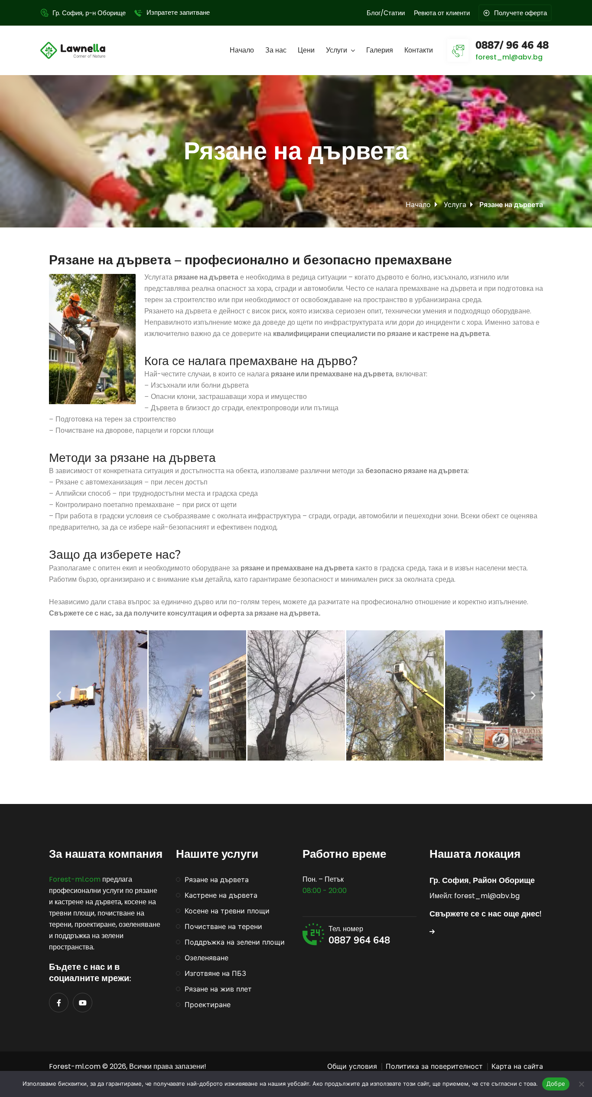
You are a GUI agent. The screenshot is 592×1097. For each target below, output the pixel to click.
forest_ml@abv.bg (509, 57)
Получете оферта (520, 12)
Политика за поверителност (434, 1066)
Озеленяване (206, 957)
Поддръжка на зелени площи (235, 942)
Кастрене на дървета (221, 895)
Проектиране (208, 1004)
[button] (58, 695)
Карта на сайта (517, 1066)
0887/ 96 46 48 (512, 45)
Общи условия (352, 1066)
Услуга (455, 204)
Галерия (379, 50)
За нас (275, 50)
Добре (555, 1083)
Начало (242, 50)
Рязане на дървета (217, 879)
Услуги (336, 50)
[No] (581, 1084)
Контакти (418, 50)
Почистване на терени (223, 926)
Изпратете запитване (178, 12)
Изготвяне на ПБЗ (215, 973)
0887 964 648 (359, 940)
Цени (306, 50)
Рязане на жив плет (218, 989)
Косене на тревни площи (227, 910)
